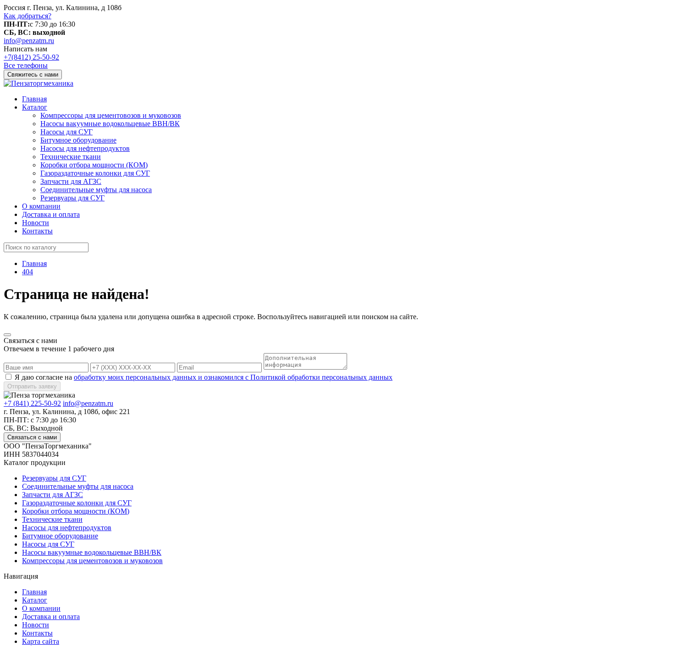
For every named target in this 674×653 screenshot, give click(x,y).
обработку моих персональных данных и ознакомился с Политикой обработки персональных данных (233, 377)
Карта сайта (40, 641)
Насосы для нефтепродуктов (85, 148)
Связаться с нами (32, 437)
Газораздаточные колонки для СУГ (95, 173)
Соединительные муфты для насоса (96, 190)
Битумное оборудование (78, 140)
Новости (35, 223)
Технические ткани (70, 156)
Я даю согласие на (203, 377)
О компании (41, 206)
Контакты (37, 231)
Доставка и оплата (51, 214)
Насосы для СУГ (66, 132)
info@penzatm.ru (29, 40)
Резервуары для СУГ (72, 198)
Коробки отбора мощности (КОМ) (94, 165)
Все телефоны (26, 65)
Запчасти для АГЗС (70, 181)
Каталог (34, 107)
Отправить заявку (32, 386)
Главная (34, 99)
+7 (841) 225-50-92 (32, 403)
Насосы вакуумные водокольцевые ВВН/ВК (110, 123)
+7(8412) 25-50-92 (31, 57)
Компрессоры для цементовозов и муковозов (110, 115)
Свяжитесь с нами (32, 74)
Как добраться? (27, 16)
